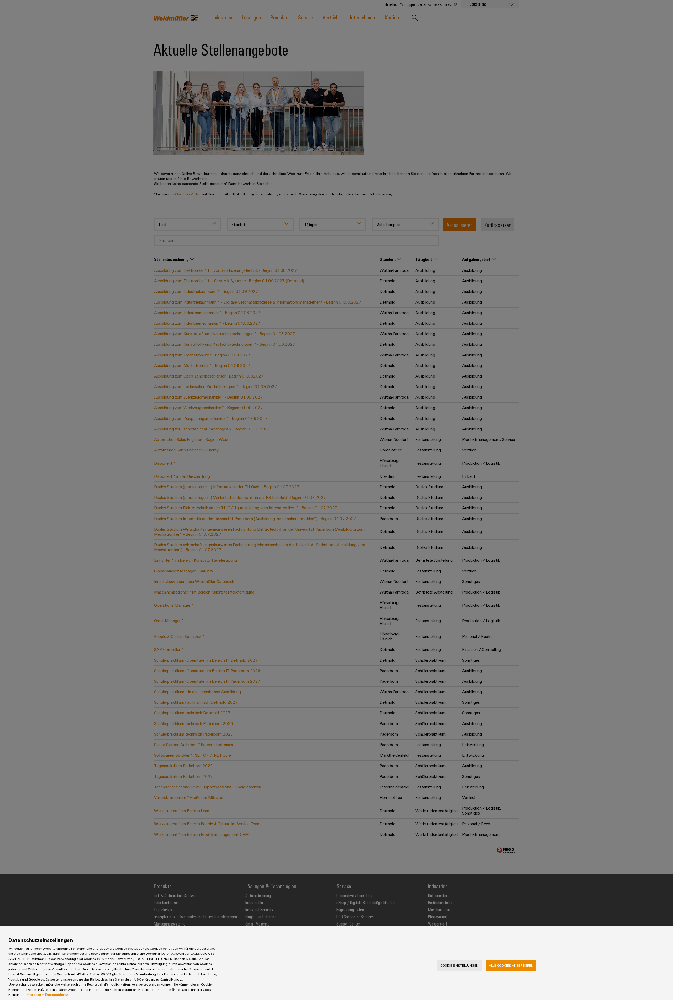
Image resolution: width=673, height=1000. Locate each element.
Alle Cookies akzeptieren (511, 965)
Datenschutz (56, 994)
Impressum (34, 994)
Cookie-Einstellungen (459, 965)
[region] (336, 963)
